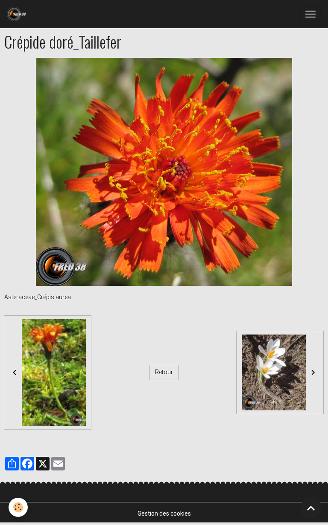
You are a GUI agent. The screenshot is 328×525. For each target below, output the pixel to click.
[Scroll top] (311, 508)
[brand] (18, 14)
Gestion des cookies (164, 513)
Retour (164, 372)
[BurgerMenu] (310, 14)
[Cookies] (18, 507)
